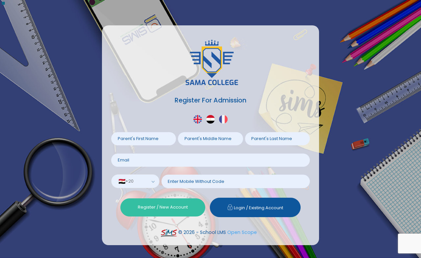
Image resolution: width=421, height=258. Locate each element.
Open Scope (242, 232)
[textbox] (128, 181)
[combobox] (135, 181)
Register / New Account (163, 207)
